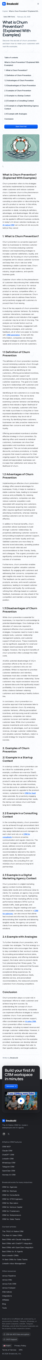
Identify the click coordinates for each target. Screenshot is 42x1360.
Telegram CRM (8, 1167)
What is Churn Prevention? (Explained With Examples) (21, 63)
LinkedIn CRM (8, 1159)
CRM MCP (6, 1147)
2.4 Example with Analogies (15, 114)
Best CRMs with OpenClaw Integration (17, 1247)
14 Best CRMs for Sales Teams (14, 1259)
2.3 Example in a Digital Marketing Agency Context (21, 107)
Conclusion (8, 119)
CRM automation (13, 335)
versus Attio (7, 1280)
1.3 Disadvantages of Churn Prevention (20, 85)
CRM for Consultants (10, 1195)
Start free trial (21, 126)
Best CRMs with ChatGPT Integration (17, 1243)
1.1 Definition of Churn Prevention (17, 75)
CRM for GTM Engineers (12, 1199)
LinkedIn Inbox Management (14, 1263)
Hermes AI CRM (9, 1175)
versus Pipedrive (9, 1276)
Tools (4, 1308)
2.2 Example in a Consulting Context (19, 101)
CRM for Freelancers (10, 1211)
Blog (4, 1304)
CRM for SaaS (30, 793)
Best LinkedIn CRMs (10, 1255)
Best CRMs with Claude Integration (16, 1239)
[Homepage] (10, 3)
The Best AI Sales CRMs (12, 1235)
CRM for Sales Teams (11, 1219)
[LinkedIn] (4, 1134)
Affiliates (5, 1300)
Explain (5, 11)
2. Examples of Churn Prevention (17, 91)
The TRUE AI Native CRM (12, 1231)
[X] (8, 1134)
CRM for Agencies (9, 1187)
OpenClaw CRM (8, 1171)
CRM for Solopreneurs (11, 1215)
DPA (21, 1350)
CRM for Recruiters (10, 1203)
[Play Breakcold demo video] (21, 1101)
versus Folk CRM (9, 1284)
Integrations (7, 1296)
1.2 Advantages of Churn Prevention (19, 80)
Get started (10, 1086)
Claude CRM (7, 1151)
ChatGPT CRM (8, 1155)
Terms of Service (9, 1350)
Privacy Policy (20, 1346)
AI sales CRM (30, 1021)
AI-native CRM (8, 225)
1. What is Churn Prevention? (15, 70)
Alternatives (7, 1292)
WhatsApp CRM (8, 1163)
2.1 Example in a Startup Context (17, 96)
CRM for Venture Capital (12, 1207)
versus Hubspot (8, 1288)
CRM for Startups (9, 1191)
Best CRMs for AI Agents (12, 1251)
